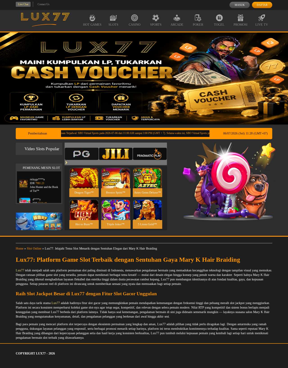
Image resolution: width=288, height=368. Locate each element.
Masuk (240, 5)
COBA (84, 172)
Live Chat (23, 4)
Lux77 (20, 270)
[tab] (82, 154)
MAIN (84, 182)
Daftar (262, 5)
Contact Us (44, 4)
